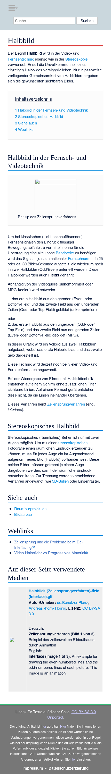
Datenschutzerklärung (69, 768)
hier (43, 726)
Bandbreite (65, 252)
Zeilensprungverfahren (66, 404)
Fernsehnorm (79, 258)
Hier (63, 726)
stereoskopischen (73, 442)
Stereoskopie (76, 59)
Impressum (32, 768)
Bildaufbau (23, 514)
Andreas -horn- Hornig (47, 608)
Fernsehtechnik (21, 59)
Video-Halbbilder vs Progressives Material (49, 552)
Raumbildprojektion (30, 508)
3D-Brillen (60, 481)
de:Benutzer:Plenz (72, 602)
